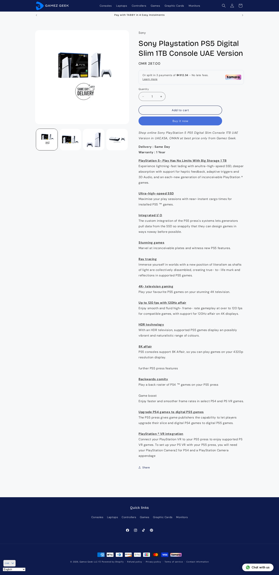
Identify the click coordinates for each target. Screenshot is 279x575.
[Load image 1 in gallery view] (47, 139)
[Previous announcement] (36, 15)
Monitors (182, 517)
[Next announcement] (242, 15)
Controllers (129, 517)
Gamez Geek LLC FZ (90, 561)
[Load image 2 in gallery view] (70, 139)
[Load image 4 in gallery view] (117, 139)
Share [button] (146, 467)
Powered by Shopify (113, 561)
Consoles (97, 517)
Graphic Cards (163, 517)
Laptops (112, 517)
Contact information (197, 561)
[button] (224, 6)
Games (144, 517)
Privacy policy (153, 561)
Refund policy (134, 561)
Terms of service (174, 561)
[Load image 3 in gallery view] (93, 139)
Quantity (144, 89)
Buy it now (180, 121)
